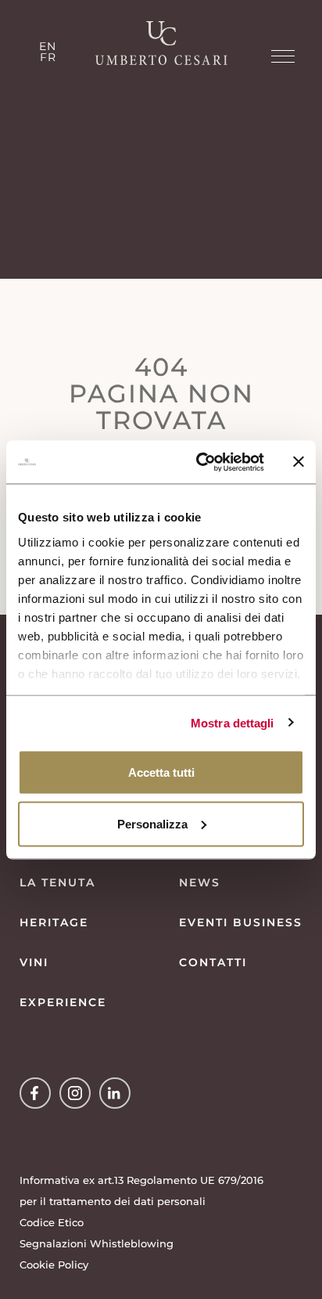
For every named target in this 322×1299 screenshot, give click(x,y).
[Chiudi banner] (298, 461)
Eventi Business (240, 922)
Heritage (54, 922)
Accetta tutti (161, 772)
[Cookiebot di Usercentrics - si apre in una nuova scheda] (199, 462)
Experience (63, 1002)
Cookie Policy (54, 1264)
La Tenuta (57, 882)
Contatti (213, 962)
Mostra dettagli (232, 722)
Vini (34, 962)
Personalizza (152, 823)
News (199, 882)
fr (48, 57)
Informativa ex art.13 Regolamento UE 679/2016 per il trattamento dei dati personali (141, 1190)
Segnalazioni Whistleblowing (97, 1243)
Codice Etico (52, 1222)
